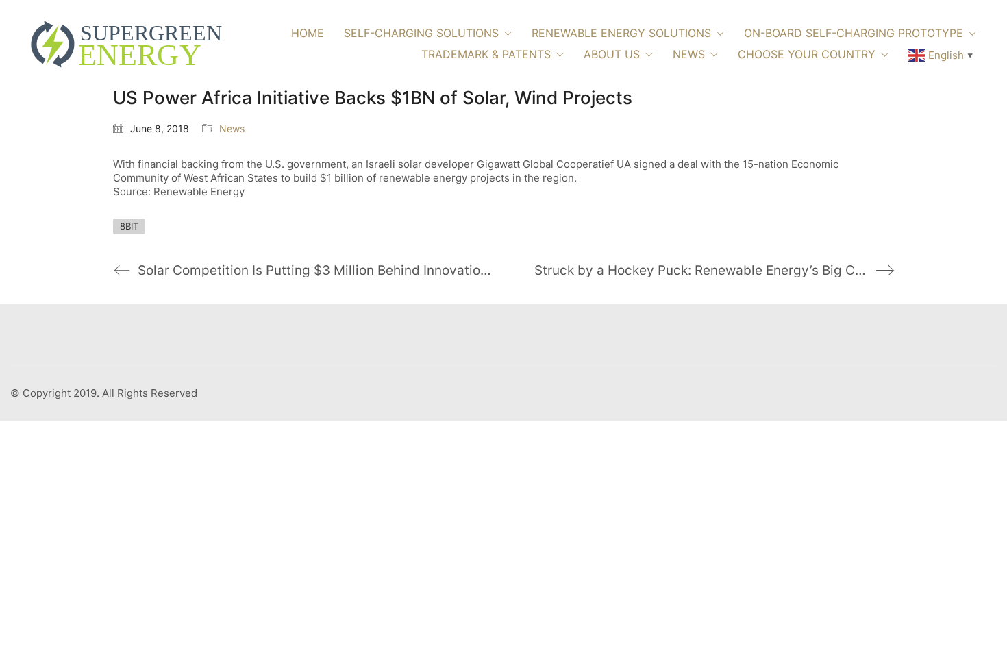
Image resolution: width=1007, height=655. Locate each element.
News (232, 128)
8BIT (129, 226)
